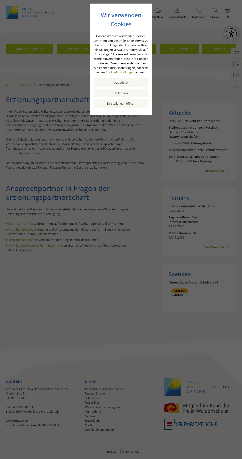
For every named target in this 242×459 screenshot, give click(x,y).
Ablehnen (121, 93)
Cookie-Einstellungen (120, 72)
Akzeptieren (121, 82)
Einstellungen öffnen (121, 103)
